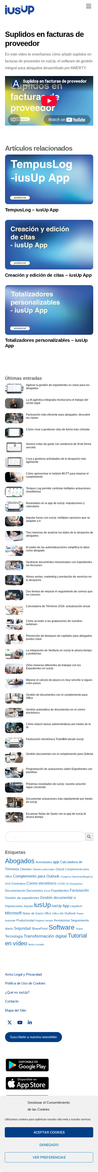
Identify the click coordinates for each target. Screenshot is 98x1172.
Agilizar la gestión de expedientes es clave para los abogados (58, 386)
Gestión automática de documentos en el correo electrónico (55, 711)
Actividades (44, 862)
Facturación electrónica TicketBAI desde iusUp (55, 739)
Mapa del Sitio (15, 1010)
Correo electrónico (41, 883)
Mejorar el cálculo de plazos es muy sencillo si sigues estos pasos (59, 681)
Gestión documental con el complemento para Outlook (59, 754)
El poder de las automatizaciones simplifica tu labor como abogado (58, 549)
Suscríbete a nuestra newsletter (33, 1037)
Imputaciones (14, 906)
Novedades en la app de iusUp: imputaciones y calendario (55, 505)
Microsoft (13, 913)
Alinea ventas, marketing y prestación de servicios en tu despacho (59, 578)
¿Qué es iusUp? (17, 992)
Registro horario (44, 920)
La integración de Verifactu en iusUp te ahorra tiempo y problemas (59, 652)
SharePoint (40, 928)
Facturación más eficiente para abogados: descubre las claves (58, 416)
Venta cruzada (36, 944)
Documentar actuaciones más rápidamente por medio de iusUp (59, 800)
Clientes (26, 869)
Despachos (76, 883)
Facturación (79, 890)
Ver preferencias (49, 1157)
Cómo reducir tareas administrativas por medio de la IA (58, 726)
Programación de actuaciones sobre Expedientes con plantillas (59, 770)
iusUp (42, 904)
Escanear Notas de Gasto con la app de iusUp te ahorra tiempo (56, 815)
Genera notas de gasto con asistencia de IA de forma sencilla (58, 445)
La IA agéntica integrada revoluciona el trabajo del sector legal (57, 401)
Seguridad (22, 928)
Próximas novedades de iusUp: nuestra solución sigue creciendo (56, 785)
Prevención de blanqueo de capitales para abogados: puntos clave (59, 637)
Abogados (20, 861)
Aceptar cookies (49, 1132)
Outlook (70, 913)
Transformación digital (45, 936)
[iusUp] (19, 13)
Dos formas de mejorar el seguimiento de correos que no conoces (59, 593)
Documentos (34, 890)
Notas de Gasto (33, 913)
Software (62, 927)
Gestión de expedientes (22, 898)
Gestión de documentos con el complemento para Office (57, 696)
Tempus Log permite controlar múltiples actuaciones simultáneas (58, 490)
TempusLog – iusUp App (32, 209)
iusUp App (60, 905)
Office (47, 913)
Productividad (25, 920)
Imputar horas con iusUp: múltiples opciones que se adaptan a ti (58, 519)
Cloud (60, 869)
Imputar (28, 906)
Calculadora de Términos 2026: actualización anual (58, 606)
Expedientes (60, 890)
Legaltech (76, 906)
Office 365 (58, 913)
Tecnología (14, 936)
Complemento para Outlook (36, 876)
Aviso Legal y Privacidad (23, 974)
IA (74, 898)
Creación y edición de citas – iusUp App (48, 275)
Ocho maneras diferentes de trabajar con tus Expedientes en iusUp (53, 667)
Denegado (49, 1145)
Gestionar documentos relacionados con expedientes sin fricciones (59, 564)
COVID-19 (63, 883)
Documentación (15, 890)
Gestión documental (56, 897)
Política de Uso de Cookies (25, 983)
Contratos (18, 883)
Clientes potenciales (44, 869)
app (56, 862)
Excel (47, 890)
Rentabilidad (62, 920)
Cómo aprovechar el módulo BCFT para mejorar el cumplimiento (57, 475)
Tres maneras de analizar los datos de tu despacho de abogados (59, 534)
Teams (79, 928)
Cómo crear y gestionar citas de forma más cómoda (58, 429)
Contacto (11, 1001)
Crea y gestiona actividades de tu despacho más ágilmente (56, 460)
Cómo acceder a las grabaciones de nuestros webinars (54, 622)
